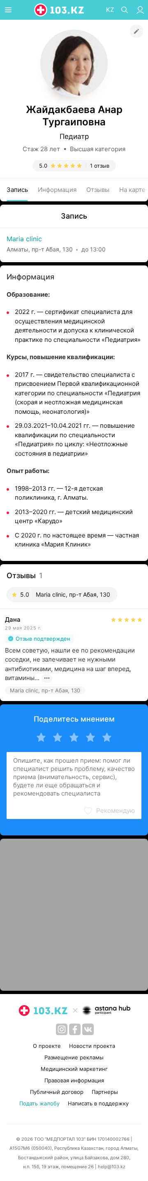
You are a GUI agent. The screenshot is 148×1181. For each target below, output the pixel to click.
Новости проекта (92, 1046)
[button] (109, 811)
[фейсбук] (75, 1029)
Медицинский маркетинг (74, 1069)
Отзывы (97, 190)
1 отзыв (99, 165)
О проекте (47, 1046)
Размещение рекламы (74, 1057)
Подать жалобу (39, 1103)
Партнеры (105, 1092)
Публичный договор (56, 1092)
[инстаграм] (61, 1029)
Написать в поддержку (98, 1103)
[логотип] (59, 10)
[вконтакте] (88, 1029)
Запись (17, 190)
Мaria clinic (24, 239)
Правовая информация (74, 1080)
